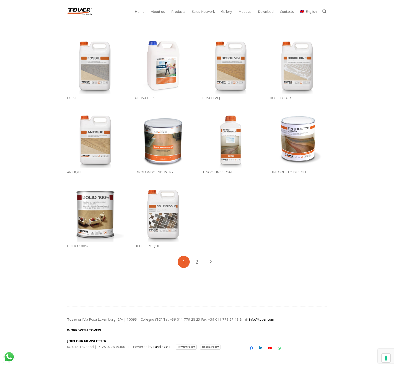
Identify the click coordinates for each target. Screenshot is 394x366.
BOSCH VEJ (211, 98)
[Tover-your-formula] (80, 12)
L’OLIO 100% (77, 246)
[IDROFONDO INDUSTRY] (163, 139)
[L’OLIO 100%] (95, 213)
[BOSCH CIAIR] (298, 65)
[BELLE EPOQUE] (163, 213)
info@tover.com (261, 319)
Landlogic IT (162, 346)
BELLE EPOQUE (147, 246)
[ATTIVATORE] (163, 65)
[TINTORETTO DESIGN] (298, 139)
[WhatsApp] (279, 348)
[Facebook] (251, 348)
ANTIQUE (74, 172)
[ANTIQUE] (95, 139)
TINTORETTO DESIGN (288, 172)
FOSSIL (72, 98)
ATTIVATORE (145, 98)
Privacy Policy (186, 346)
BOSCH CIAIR (280, 98)
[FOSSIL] (95, 65)
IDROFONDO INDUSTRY (154, 172)
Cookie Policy (210, 346)
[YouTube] (270, 348)
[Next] (210, 262)
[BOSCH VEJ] (230, 65)
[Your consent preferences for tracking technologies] (386, 358)
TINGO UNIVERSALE (218, 172)
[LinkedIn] (260, 348)
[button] (188, 11)
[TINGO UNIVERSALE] (230, 139)
